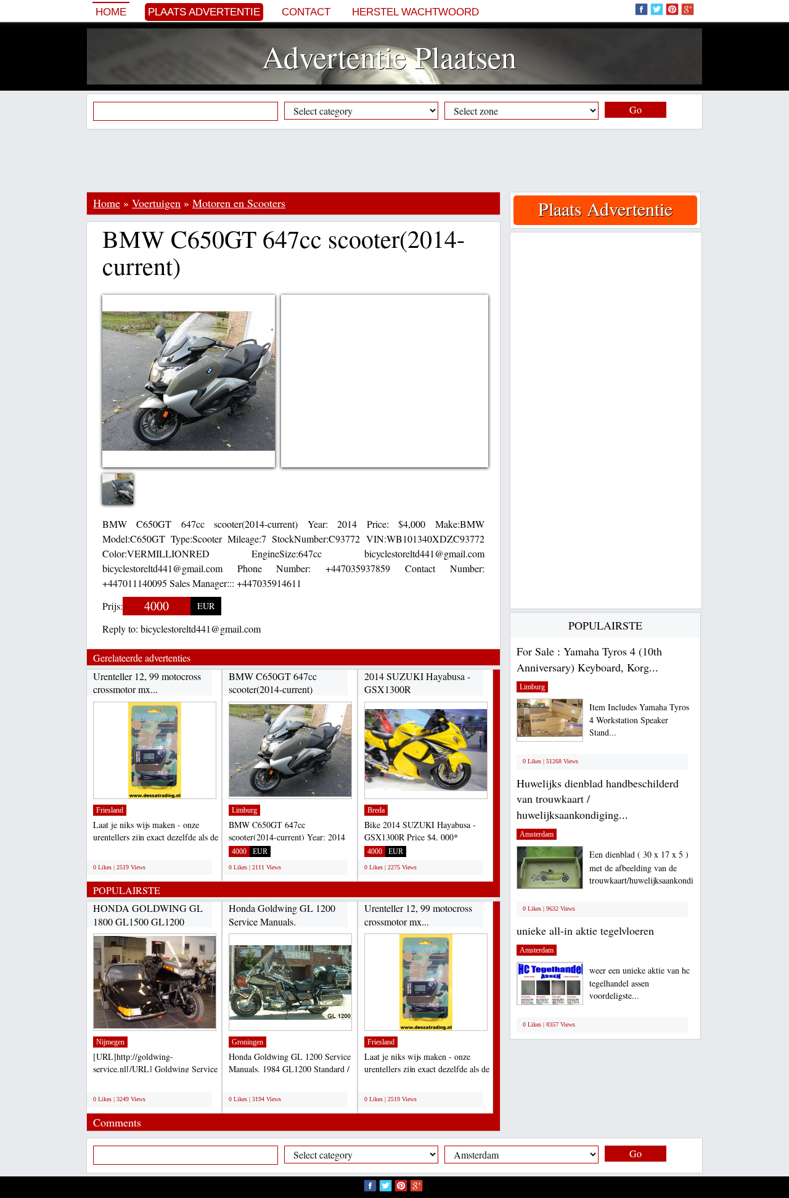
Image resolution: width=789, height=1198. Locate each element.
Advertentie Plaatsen (389, 56)
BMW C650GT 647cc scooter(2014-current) (273, 683)
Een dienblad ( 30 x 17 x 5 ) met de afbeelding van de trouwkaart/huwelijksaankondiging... (652, 867)
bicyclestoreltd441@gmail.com (201, 628)
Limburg (244, 810)
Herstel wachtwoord (415, 12)
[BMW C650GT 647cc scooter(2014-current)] (127, 490)
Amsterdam (537, 834)
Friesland (109, 810)
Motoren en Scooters (238, 202)
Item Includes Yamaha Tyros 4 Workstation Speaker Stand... (639, 720)
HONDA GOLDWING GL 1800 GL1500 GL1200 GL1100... (148, 921)
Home (111, 12)
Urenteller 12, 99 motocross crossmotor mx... (147, 683)
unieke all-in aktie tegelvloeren (585, 930)
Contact (306, 12)
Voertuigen (156, 202)
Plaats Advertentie (204, 12)
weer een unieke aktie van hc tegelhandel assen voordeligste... (639, 983)
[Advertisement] (394, 160)
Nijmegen (110, 1042)
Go (635, 109)
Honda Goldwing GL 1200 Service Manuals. (282, 914)
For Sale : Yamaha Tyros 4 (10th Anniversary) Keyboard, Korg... (589, 659)
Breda (376, 810)
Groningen (247, 1042)
